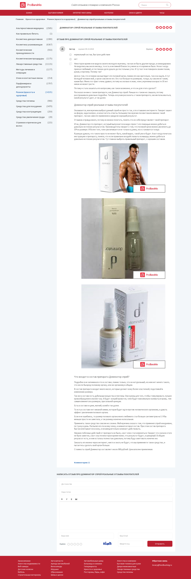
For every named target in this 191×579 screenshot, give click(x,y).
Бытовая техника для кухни (129, 563)
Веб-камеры (23, 566)
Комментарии (80, 462)
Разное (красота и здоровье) (34, 94)
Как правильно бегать (34, 33)
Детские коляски (25, 569)
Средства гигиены (34, 100)
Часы (162, 12)
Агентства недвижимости (29, 563)
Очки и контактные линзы (34, 78)
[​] (116, 515)
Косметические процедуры (34, 58)
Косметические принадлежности (34, 51)
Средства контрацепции (34, 111)
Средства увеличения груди (34, 117)
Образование (57, 572)
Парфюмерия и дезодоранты (34, 85)
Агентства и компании (126, 561)
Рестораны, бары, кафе (94, 572)
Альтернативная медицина (34, 28)
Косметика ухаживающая (34, 44)
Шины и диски (57, 575)
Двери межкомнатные (126, 566)
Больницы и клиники (93, 563)
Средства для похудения (34, 106)
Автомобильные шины (93, 561)
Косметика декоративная (34, 39)
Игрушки (55, 569)
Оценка (62, 544)
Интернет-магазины (82, 12)
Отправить (160, 543)
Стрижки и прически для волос (34, 124)
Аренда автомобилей (60, 563)
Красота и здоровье (93, 569)
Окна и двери (135, 12)
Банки (29, 12)
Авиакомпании (24, 561)
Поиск (167, 5)
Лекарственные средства (34, 64)
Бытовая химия (55, 12)
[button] (62, 499)
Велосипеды (56, 566)
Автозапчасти (57, 561)
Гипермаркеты (90, 566)
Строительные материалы (29, 575)
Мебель (21, 572)
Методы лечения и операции (34, 71)
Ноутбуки (108, 12)
